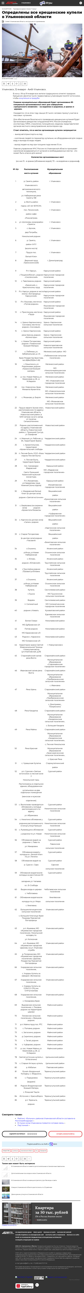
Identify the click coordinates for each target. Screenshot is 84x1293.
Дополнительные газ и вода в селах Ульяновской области (31, 1173)
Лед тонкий (23, 1125)
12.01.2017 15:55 (6, 9)
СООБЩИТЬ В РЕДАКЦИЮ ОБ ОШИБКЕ (27, 1240)
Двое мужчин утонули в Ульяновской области (27, 1194)
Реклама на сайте (73, 1235)
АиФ (15, 78)
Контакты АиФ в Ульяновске (55, 1235)
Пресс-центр (37, 1232)
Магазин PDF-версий (64, 1232)
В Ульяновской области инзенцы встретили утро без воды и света (34, 1180)
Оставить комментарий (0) (65, 1134)
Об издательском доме (23, 1232)
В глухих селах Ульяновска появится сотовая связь (41, 1123)
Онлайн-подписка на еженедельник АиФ (29, 1235)
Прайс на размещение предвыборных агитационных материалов (38, 1237)
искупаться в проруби (29, 98)
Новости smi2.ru (9, 1225)
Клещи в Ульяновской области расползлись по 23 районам (31, 1187)
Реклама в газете (49, 1232)
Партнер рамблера (74, 1279)
